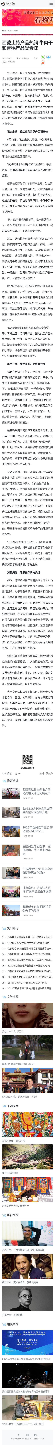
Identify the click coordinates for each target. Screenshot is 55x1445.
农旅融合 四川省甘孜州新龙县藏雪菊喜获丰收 (30, 948)
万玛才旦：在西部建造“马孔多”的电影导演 (23, 1249)
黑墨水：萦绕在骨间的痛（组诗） (19, 1064)
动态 (10, 30)
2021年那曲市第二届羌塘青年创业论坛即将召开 (26, 1359)
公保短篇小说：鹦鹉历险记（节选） (20, 1096)
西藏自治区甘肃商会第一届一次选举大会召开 (30, 937)
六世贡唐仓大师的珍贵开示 (15, 1205)
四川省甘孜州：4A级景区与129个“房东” (27, 982)
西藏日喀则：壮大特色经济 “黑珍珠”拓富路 (28, 954)
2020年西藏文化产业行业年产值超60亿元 (28, 965)
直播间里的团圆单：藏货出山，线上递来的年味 (36, 850)
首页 (4, 30)
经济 (16, 30)
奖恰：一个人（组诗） (13, 1031)
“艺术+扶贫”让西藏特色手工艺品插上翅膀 (28, 942)
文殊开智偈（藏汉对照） (14, 1140)
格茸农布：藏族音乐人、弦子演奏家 (20, 1282)
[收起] (51, 3)
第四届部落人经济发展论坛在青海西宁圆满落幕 (31, 959)
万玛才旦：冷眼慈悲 (12, 1315)
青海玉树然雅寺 (10, 1173)
